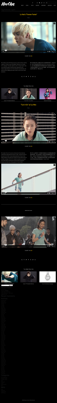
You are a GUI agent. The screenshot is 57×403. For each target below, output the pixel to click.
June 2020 (2, 331)
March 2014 (3, 372)
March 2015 (3, 370)
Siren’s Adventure (3, 289)
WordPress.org (3, 392)
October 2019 (3, 337)
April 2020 (2, 333)
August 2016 (3, 352)
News (2, 380)
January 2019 (3, 338)
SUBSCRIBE (43, 5)
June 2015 (2, 367)
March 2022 (3, 317)
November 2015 (3, 361)
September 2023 (3, 302)
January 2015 (3, 371)
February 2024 (3, 301)
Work (2, 385)
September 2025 (3, 300)
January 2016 (3, 359)
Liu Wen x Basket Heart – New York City (7, 293)
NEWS (32, 5)
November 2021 (3, 320)
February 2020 (3, 335)
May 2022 (2, 314)
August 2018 (3, 339)
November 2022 (3, 310)
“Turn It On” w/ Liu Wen (28, 100)
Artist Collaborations (4, 377)
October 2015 (3, 362)
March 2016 (3, 358)
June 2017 (2, 347)
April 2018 (2, 342)
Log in (2, 389)
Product (2, 383)
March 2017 (3, 348)
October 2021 (3, 321)
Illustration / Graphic (4, 378)
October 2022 (3, 311)
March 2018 (3, 344)
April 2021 (2, 322)
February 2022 (3, 318)
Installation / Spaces (4, 379)
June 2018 (2, 340)
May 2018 (2, 341)
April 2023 (2, 306)
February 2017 (3, 350)
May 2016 (2, 355)
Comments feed (3, 391)
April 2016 (2, 357)
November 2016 (3, 351)
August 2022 (3, 313)
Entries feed (3, 390)
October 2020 (3, 328)
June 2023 (2, 305)
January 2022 (3, 319)
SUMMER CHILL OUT (4, 294)
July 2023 (2, 304)
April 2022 (2, 315)
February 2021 (3, 324)
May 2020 (2, 332)
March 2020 (3, 334)
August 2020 (3, 330)
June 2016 (2, 354)
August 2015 (3, 365)
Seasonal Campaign (47, 100)
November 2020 (3, 327)
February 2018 (3, 345)
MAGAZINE (50, 5)
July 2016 (2, 353)
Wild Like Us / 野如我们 (4, 290)
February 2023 (3, 308)
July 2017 (2, 346)
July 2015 (2, 366)
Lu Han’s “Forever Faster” (28, 14)
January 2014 (3, 373)
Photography (3, 381)
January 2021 (3, 325)
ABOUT (22, 5)
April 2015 (2, 368)
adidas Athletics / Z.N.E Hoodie (5, 291)
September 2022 (3, 312)
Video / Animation (3, 384)
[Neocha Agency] (8, 3)
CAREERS (37, 5)
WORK (27, 5)
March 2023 (3, 307)
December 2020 (3, 326)
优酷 (31, 56)
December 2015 (3, 360)
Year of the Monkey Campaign (47, 283)
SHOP (55, 5)
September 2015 (3, 364)
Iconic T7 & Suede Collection (9, 100)
